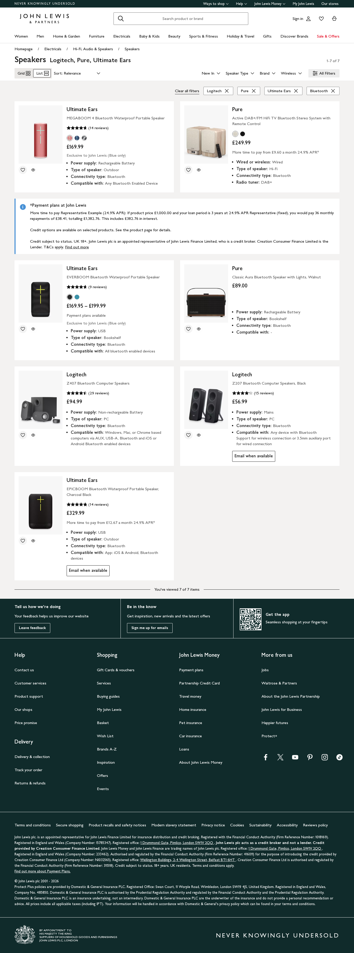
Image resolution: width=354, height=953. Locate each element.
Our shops (23, 709)
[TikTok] (339, 758)
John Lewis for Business (281, 709)
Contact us (24, 669)
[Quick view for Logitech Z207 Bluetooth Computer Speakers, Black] (199, 435)
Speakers (132, 48)
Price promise (26, 722)
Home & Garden (66, 36)
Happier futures (274, 722)
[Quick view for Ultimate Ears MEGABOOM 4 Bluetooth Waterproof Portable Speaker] (33, 170)
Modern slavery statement (173, 824)
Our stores (329, 4)
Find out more (77, 246)
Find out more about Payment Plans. (42, 871)
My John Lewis (303, 4)
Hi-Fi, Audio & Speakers (93, 48)
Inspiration (106, 762)
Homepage (24, 48)
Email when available (252, 457)
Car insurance (190, 735)
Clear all (187, 90)
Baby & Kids (149, 36)
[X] (280, 758)
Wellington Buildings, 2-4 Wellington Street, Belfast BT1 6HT (188, 860)
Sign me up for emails (149, 628)
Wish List (105, 735)
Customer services (30, 683)
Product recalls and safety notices (117, 824)
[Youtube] (295, 758)
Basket (103, 722)
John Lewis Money (267, 4)
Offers (102, 775)
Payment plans (191, 669)
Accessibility (287, 824)
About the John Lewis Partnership (290, 696)
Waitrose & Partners (279, 683)
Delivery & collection (32, 756)
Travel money (190, 696)
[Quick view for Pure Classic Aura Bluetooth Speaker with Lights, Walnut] (199, 329)
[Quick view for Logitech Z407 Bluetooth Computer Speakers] (33, 435)
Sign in (298, 18)
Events (103, 788)
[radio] (70, 138)
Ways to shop (214, 4)
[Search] (121, 18)
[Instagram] (325, 758)
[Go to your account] (308, 18)
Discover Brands (294, 36)
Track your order (28, 769)
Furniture (96, 36)
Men (40, 36)
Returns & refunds (30, 783)
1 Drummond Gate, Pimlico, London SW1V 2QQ (177, 843)
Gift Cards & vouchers (115, 669)
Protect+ (269, 735)
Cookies (237, 824)
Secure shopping (69, 824)
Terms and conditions (33, 824)
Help (239, 4)
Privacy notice (213, 824)
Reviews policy (315, 824)
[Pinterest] (310, 758)
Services (104, 683)
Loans (184, 749)
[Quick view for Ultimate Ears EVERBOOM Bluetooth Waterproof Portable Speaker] (33, 329)
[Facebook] (266, 758)
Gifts (267, 36)
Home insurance (192, 709)
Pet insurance (190, 722)
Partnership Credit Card (199, 683)
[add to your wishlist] (23, 170)
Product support (29, 696)
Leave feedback (32, 628)
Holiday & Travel (240, 36)
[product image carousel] (40, 134)
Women (21, 36)
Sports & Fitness (203, 36)
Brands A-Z (107, 749)
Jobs (265, 669)
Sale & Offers (328, 36)
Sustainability (260, 824)
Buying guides (108, 696)
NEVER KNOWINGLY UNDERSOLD (45, 3)
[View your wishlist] (320, 18)
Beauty (174, 36)
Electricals (121, 36)
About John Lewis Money (200, 762)
